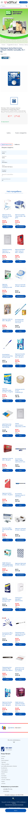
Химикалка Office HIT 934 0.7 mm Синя (7, 634)
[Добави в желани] (3, 811)
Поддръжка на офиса (12, 44)
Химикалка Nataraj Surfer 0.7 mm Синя (20, 495)
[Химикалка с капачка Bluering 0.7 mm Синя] (8, 344)
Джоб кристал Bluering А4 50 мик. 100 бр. (6, 425)
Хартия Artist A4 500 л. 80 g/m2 (7, 319)
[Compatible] (5, 728)
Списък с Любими (5, 779)
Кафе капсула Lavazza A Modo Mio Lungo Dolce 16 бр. (20, 704)
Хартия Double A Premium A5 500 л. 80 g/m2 (7, 703)
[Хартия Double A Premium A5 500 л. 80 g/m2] (8, 692)
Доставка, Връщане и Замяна (9, 766)
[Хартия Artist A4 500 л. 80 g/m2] (8, 309)
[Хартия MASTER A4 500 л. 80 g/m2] (20, 274)
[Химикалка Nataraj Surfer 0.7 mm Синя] (20, 483)
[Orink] (11, 728)
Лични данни (4, 770)
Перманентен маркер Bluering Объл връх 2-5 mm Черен (20, 635)
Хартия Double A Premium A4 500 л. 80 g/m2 (20, 355)
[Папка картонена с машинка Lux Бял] (20, 413)
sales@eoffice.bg (7, 789)
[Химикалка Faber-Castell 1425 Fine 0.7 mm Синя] (20, 448)
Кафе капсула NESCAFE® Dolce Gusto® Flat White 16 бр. (7, 565)
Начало (3, 44)
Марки (3, 781)
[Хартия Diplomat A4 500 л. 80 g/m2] (20, 553)
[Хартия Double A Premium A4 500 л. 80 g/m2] (20, 344)
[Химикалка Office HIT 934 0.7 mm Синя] (8, 623)
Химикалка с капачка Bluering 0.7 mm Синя (7, 356)
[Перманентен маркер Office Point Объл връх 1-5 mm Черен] (8, 657)
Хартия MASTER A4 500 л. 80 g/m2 (20, 285)
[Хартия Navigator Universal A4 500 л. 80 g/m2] (8, 274)
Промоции (4, 777)
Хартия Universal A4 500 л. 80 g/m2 (20, 529)
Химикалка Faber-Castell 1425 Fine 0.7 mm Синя (20, 461)
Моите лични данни (14, 807)
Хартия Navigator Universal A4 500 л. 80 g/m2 (7, 287)
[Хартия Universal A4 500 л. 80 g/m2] (20, 518)
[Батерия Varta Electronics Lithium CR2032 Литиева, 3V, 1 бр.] (14, 91)
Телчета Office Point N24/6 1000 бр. (7, 529)
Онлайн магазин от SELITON (14, 795)
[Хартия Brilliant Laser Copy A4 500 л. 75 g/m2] (20, 239)
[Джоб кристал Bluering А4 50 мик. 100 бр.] (8, 414)
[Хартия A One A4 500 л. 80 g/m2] (8, 448)
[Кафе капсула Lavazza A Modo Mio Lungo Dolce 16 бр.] (20, 692)
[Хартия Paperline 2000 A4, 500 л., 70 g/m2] (8, 588)
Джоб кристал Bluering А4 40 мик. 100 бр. (19, 669)
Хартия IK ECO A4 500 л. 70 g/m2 (7, 494)
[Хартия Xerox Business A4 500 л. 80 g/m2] (8, 204)
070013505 (24, 2)
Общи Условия (5, 764)
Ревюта (17, 144)
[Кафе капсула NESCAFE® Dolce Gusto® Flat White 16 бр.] (8, 553)
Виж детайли (20, 226)
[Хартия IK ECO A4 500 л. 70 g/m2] (8, 483)
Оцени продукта (20, 133)
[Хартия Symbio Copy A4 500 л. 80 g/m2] (20, 204)
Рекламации (4, 771)
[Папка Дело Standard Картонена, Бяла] (20, 587)
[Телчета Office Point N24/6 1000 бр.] (8, 518)
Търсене (3, 762)
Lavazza (3, 783)
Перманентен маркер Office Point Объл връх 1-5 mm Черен (7, 669)
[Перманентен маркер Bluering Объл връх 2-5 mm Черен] (20, 622)
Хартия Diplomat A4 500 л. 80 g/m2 (20, 564)
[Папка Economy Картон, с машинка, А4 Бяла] (8, 239)
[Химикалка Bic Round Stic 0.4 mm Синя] (20, 309)
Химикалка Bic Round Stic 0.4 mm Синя (19, 321)
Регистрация (4, 760)
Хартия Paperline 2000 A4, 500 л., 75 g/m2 (7, 390)
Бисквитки (4, 768)
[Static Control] (17, 728)
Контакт (3, 775)
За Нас (3, 773)
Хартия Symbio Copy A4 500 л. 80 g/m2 (20, 216)
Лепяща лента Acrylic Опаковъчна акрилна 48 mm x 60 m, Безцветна (20, 392)
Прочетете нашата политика (14, 804)
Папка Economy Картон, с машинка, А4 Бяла (7, 252)
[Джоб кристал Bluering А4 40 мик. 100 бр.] (20, 657)
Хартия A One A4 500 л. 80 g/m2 (7, 459)
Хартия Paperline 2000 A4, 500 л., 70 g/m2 (6, 600)
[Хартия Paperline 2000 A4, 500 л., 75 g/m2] (8, 379)
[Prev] (1, 727)
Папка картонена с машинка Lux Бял (20, 425)
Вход (2, 758)
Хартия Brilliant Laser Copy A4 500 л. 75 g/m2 (20, 251)
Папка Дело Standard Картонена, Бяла (19, 600)
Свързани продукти (7, 147)
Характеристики (6, 144)
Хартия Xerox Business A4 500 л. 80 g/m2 (7, 216)
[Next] (20, 727)
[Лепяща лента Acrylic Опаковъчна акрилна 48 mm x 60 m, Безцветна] (20, 379)
